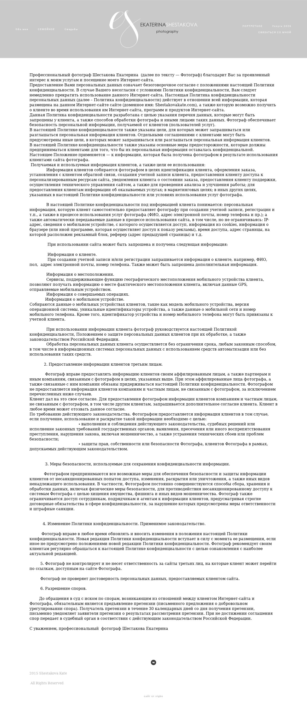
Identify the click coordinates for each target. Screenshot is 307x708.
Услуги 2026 (281, 26)
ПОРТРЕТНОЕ (252, 26)
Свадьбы (71, 29)
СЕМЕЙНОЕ (46, 29)
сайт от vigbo (153, 696)
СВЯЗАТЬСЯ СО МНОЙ (274, 32)
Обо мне (22, 29)
